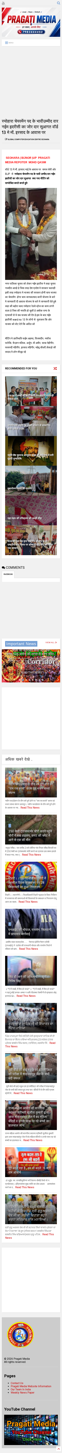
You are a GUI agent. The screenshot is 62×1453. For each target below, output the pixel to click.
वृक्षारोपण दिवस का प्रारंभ (20, 488)
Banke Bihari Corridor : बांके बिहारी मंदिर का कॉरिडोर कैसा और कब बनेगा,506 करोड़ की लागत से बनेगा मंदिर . (31, 650)
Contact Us (17, 1383)
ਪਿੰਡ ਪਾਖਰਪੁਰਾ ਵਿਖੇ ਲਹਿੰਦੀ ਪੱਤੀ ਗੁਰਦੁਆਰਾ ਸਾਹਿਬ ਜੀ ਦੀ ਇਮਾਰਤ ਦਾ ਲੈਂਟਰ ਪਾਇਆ (30, 1023)
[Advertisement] (31, 82)
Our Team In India (21, 1389)
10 (10, 1196)
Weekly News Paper (22, 1392)
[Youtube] (3, 3)
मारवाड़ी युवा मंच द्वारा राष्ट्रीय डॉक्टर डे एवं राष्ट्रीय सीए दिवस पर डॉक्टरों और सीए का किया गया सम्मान (30, 545)
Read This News (31, 672)
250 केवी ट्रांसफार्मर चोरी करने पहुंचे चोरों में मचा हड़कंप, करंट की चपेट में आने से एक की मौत (30, 835)
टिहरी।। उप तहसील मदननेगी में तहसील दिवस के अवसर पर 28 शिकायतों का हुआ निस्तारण (27, 882)
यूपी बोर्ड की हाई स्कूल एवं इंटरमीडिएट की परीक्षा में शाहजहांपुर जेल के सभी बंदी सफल (30, 1074)
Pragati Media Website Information (31, 1386)
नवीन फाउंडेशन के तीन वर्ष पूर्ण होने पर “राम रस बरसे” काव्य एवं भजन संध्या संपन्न (30, 788)
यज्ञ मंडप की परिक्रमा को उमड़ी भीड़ (25, 518)
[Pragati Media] (31, 35)
